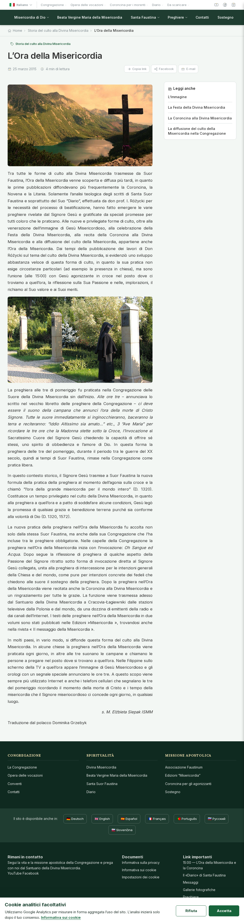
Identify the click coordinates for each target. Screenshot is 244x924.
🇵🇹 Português (187, 819)
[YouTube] (216, 5)
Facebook (166, 69)
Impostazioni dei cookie (140, 877)
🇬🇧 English (102, 819)
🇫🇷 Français (157, 819)
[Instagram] (233, 5)
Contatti (14, 792)
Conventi (15, 784)
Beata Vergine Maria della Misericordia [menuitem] (89, 17)
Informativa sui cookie (139, 870)
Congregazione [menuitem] (52, 5)
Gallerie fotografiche (199, 890)
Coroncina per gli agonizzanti (188, 784)
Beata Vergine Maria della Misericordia (116, 775)
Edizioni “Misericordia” (182, 775)
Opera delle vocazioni (25, 775)
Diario (91, 792)
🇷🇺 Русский (216, 819)
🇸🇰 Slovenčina (122, 830)
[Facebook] (225, 5)
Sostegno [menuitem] (226, 17)
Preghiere (191, 897)
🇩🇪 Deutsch (75, 819)
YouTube (15, 873)
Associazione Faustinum (184, 767)
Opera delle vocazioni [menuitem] (87, 5)
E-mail (190, 69)
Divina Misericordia (101, 767)
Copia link (139, 69)
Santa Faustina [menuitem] (143, 17)
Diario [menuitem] (156, 5)
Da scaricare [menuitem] (177, 5)
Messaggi (190, 882)
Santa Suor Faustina (101, 784)
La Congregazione (22, 767)
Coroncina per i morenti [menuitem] (127, 5)
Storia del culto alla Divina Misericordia (58, 30)
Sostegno (172, 792)
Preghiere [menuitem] (176, 17)
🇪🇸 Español (129, 819)
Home (17, 30)
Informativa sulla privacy (141, 862)
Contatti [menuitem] (202, 17)
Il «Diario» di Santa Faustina (204, 875)
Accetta (224, 910)
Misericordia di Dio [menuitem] (30, 17)
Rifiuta (191, 910)
